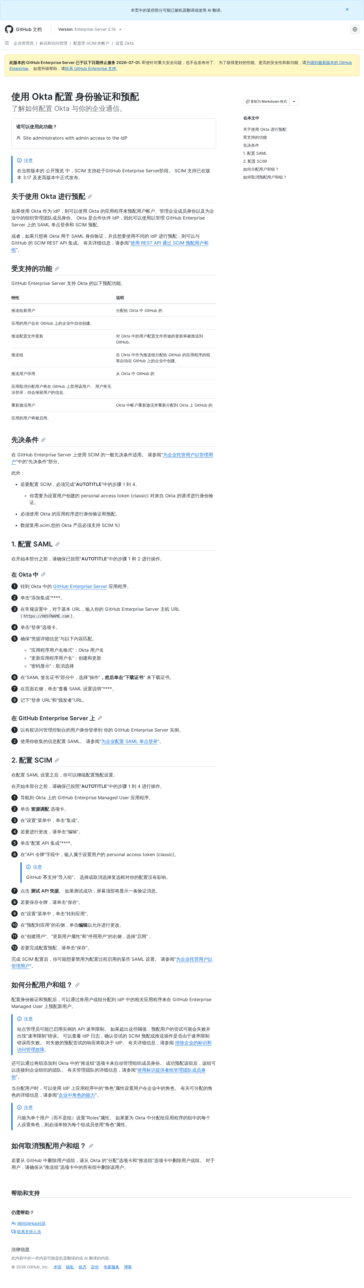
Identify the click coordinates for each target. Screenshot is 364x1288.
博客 (128, 1266)
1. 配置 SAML (32, 544)
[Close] (347, 9)
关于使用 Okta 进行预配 (48, 196)
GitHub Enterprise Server (80, 586)
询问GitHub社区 (31, 1223)
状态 (82, 1266)
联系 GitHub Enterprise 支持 (90, 68)
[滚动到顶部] (351, 1275)
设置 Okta (124, 43)
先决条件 (25, 440)
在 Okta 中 (25, 574)
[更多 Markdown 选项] (294, 101)
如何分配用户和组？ (42, 985)
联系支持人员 (29, 1231)
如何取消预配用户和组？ (48, 1146)
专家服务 (111, 1266)
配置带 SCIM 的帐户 (91, 43)
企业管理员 (24, 43)
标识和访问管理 (53, 43)
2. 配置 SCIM (31, 760)
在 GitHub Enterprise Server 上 (53, 718)
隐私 (70, 1266)
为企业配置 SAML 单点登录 (129, 741)
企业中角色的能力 (77, 1095)
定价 (95, 1266)
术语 (57, 1266)
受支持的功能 (31, 268)
